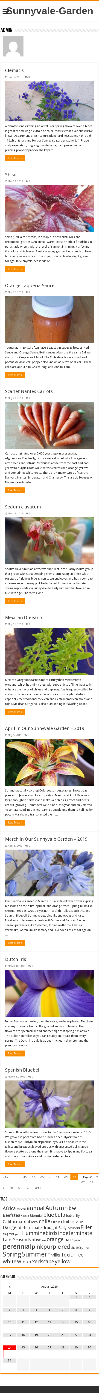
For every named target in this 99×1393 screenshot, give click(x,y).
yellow (62, 1261)
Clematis (14, 70)
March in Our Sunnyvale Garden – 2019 (46, 839)
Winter (24, 1262)
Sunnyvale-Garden (49, 10)
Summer (34, 1254)
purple (52, 1246)
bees (26, 1215)
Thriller (54, 1255)
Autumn (56, 1207)
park (69, 1239)
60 (42, 1177)
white (9, 1261)
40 (24, 1177)
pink (37, 1246)
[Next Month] (89, 1287)
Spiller (84, 1247)
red (65, 1246)
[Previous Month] (9, 1287)
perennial (17, 1246)
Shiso (10, 174)
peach (78, 1240)
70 (11, 1188)
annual (36, 1208)
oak (44, 1240)
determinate (30, 1227)
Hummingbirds (39, 1233)
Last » (37, 1188)
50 (33, 1177)
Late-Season (15, 1239)
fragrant (8, 1234)
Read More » (15, 158)
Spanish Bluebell (23, 1070)
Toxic (67, 1255)
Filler (86, 1227)
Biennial (36, 1216)
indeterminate (75, 1233)
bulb (60, 1215)
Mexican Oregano (23, 617)
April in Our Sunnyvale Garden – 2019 (44, 728)
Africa (9, 1208)
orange (55, 1239)
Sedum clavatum (23, 507)
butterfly (73, 1216)
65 (65, 1177)
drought (50, 1227)
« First (7, 1177)
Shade (75, 1247)
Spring (12, 1254)
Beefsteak (13, 1215)
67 (82, 1182)
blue (48, 1214)
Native (34, 1239)
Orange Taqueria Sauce (30, 285)
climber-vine (72, 1221)
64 (57, 1177)
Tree (78, 1255)
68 (91, 1182)
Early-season (69, 1228)
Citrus (55, 1222)
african (21, 1209)
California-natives (20, 1221)
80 (19, 1188)
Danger (10, 1227)
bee (72, 1208)
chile (44, 1221)
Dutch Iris (15, 959)
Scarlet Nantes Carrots (29, 391)
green (18, 1234)
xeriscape (43, 1262)
